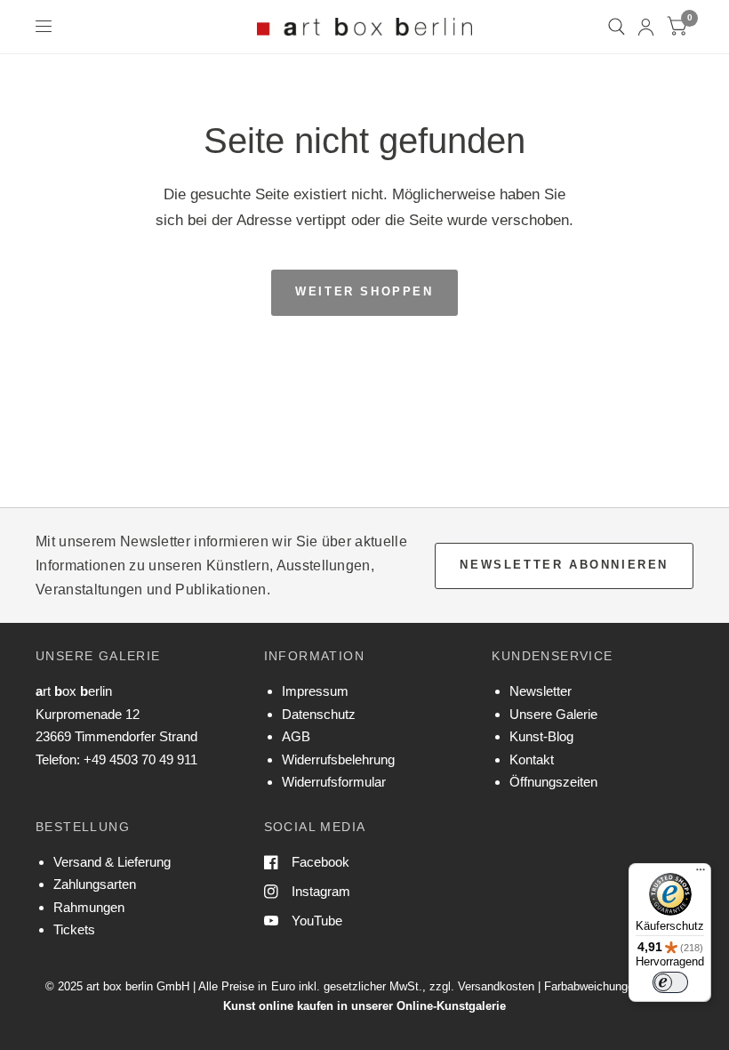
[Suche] (616, 26)
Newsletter (540, 691)
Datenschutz (319, 714)
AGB (296, 736)
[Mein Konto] (646, 26)
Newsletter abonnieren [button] (564, 564)
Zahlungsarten (94, 884)
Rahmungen (88, 907)
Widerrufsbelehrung (338, 759)
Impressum (315, 691)
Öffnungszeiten (553, 781)
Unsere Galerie (553, 714)
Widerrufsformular (334, 781)
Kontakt (531, 759)
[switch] (670, 982)
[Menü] (700, 873)
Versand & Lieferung (112, 861)
